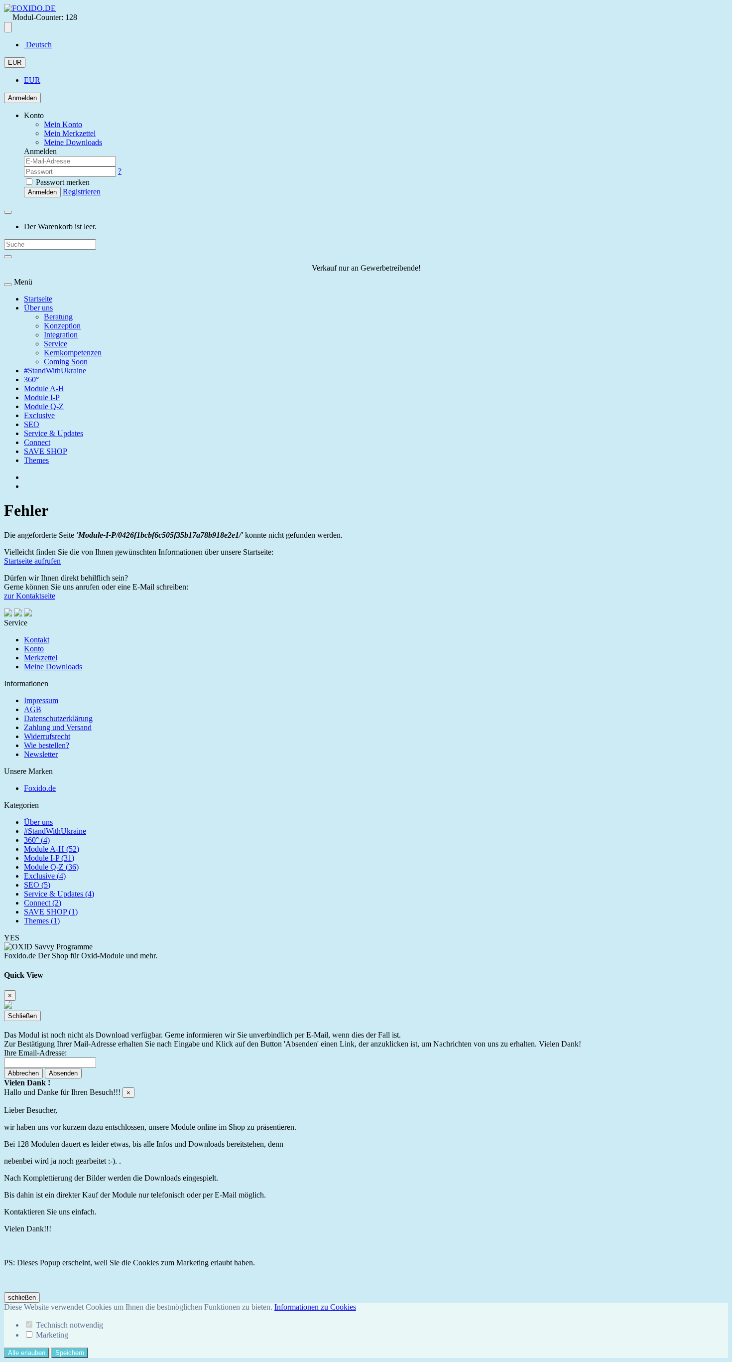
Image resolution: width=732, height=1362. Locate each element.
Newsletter (41, 754)
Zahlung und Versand (58, 727)
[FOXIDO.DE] (30, 8)
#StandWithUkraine (55, 370)
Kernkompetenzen (73, 352)
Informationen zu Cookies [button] (315, 1307)
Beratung (58, 316)
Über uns (38, 307)
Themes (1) (42, 920)
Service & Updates (53, 433)
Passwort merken (62, 182)
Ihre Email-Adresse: (35, 1053)
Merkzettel (40, 657)
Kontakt (36, 639)
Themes (36, 460)
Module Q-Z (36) (51, 867)
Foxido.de (40, 788)
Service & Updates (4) (59, 894)
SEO (31, 424)
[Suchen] (8, 256)
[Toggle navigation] (8, 284)
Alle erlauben (26, 1353)
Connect (37, 442)
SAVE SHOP (45, 451)
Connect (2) (42, 903)
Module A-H (44, 388)
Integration (61, 334)
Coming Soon (66, 361)
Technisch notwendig (69, 1325)
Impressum (41, 700)
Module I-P (42, 397)
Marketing (52, 1335)
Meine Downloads (53, 666)
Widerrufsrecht (47, 736)
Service (55, 343)
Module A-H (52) (51, 849)
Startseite (38, 299)
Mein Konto (63, 124)
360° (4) (37, 840)
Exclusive (39, 415)
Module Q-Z (44, 406)
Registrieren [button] (82, 191)
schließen (22, 1297)
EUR (14, 62)
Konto (34, 648)
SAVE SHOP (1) (51, 912)
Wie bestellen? (46, 745)
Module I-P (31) (49, 858)
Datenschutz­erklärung (58, 718)
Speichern (69, 1353)
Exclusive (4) (45, 876)
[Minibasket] (8, 212)
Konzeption (62, 325)
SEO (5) (37, 885)
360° (31, 379)
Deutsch (38, 44)
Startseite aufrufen (32, 561)
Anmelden (22, 98)
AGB (32, 709)
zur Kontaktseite (29, 596)
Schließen (22, 1016)
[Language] (8, 27)
